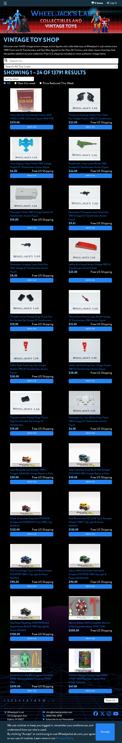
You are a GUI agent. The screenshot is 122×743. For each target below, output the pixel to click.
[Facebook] (95, 714)
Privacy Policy (64, 738)
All (8, 83)
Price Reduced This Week (58, 83)
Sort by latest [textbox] (12, 79)
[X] (102, 714)
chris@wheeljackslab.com (59, 712)
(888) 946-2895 (54, 716)
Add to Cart (31, 127)
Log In (113, 3)
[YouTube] (116, 714)
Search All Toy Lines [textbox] (17, 66)
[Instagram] (109, 714)
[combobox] (61, 66)
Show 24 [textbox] (110, 700)
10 (44, 700)
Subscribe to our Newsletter (60, 719)
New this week (27, 83)
